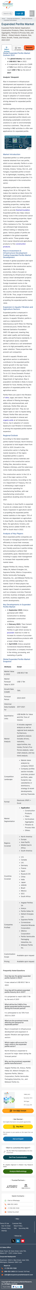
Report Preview (7, 49)
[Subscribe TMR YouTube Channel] (23, 1240)
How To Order (5, 1226)
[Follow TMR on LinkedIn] (18, 1240)
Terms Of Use (4, 1223)
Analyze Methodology (18, 1171)
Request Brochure (29, 48)
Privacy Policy (6, 1228)
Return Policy (18, 1226)
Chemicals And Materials (13, 18)
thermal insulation (23, 210)
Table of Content (18, 48)
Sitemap (4, 1230)
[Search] (10, 13)
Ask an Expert (18, 1139)
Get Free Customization (18, 1157)
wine (7, 398)
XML (15, 1228)
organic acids (8, 420)
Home (3, 18)
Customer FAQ (17, 1223)
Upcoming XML (24, 1228)
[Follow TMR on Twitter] (13, 1240)
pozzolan (10, 633)
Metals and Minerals (27, 18)
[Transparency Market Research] (7, 5)
